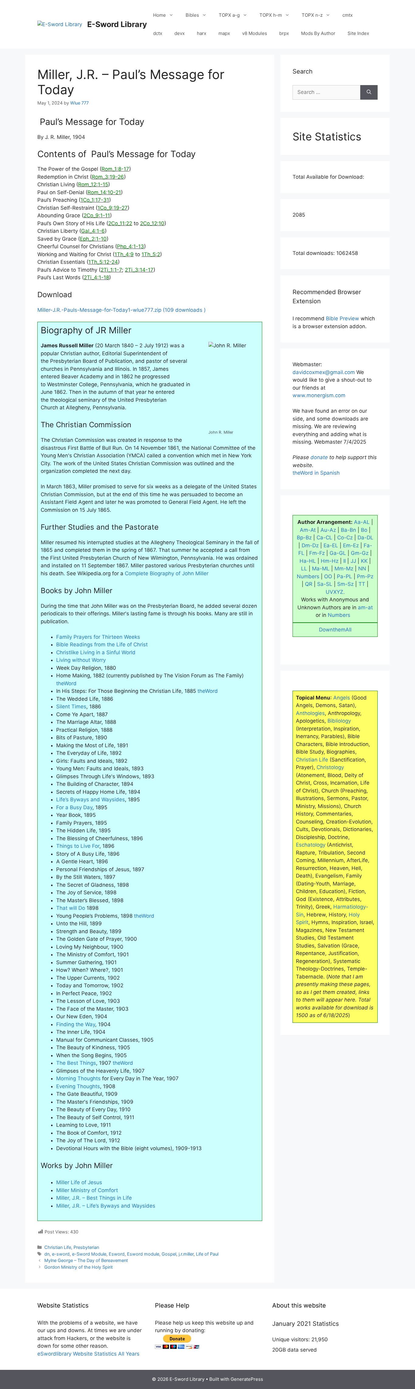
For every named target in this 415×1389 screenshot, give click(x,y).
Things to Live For (77, 846)
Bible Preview (342, 318)
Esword (117, 1254)
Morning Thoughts (78, 1078)
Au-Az (328, 530)
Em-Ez (351, 545)
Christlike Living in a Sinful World (95, 652)
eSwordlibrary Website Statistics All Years (88, 1354)
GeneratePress (247, 1379)
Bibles (192, 15)
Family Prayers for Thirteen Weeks (98, 637)
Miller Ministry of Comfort (87, 1190)
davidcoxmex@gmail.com (324, 372)
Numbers (308, 576)
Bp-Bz (304, 538)
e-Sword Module (89, 1254)
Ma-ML (321, 569)
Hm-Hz (329, 561)
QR (308, 584)
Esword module (143, 1254)
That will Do (70, 908)
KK (364, 561)
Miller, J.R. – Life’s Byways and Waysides (105, 1206)
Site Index (358, 33)
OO (328, 576)
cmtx (347, 15)
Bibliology (339, 721)
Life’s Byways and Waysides (90, 799)
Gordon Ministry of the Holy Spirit (78, 1267)
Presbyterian (86, 1247)
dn (47, 1254)
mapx (224, 33)
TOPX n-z (312, 15)
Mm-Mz (343, 569)
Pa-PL (344, 576)
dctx (157, 33)
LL (304, 569)
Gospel (169, 1254)
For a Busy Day (74, 807)
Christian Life (57, 1247)
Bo (364, 530)
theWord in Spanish (316, 473)
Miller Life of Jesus (79, 1182)
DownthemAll (335, 630)
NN (362, 569)
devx (179, 33)
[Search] (369, 92)
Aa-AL (362, 522)
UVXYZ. (335, 592)
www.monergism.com (319, 395)
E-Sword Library (117, 24)
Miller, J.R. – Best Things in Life (94, 1198)
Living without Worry (81, 660)
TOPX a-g (229, 15)
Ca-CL (324, 538)
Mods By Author (318, 33)
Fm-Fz (317, 553)
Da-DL (365, 538)
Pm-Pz (365, 576)
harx (201, 33)
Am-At (308, 530)
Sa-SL (324, 584)
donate (319, 457)
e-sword (61, 1254)
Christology (330, 767)
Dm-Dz (310, 545)
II (344, 561)
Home (159, 15)
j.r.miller (186, 1254)
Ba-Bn (348, 530)
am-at (365, 607)
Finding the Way (75, 1024)
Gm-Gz (360, 553)
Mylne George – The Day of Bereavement (86, 1260)
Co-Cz (345, 538)
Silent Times (71, 706)
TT (361, 584)
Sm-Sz (345, 584)
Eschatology (310, 845)
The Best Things (76, 1063)
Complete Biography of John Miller (166, 573)
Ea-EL (331, 545)
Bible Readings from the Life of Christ (102, 644)
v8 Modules (254, 33)
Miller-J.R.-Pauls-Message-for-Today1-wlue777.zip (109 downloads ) (121, 310)
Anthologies (310, 713)
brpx (284, 33)
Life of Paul (207, 1254)
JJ (353, 561)
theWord (66, 683)
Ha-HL (308, 561)
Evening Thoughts (78, 1086)
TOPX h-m (270, 15)
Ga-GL (338, 553)
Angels (341, 698)
